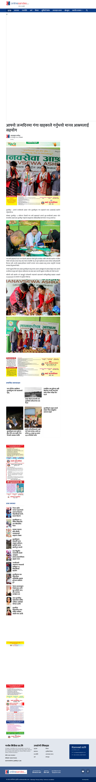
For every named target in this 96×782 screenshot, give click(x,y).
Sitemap (32, 779)
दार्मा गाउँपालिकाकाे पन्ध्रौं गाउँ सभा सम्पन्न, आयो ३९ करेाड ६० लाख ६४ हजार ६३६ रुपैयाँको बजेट (32, 432)
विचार (37, 10)
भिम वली (46, 772)
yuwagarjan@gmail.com (80, 752)
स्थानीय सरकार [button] (77, 10)
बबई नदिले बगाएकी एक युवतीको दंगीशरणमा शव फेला (32, 401)
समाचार (16, 10)
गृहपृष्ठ (9, 10)
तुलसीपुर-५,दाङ (17, 761)
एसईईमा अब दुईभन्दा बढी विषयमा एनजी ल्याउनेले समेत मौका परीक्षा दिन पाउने (51, 391)
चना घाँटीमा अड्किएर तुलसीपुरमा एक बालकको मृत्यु (14, 390)
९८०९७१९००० (13, 758)
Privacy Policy (39, 779)
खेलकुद (67, 10)
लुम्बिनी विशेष (45, 10)
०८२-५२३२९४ (11, 755)
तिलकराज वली (36, 772)
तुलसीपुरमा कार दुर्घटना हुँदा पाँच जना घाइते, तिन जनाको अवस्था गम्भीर (14, 433)
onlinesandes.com (24, 779)
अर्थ (31, 10)
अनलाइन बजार (57, 10)
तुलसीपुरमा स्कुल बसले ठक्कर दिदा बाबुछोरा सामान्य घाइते (51, 410)
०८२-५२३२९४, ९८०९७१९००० (80, 755)
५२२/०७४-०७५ (56, 772)
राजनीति (24, 10)
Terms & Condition (49, 779)
